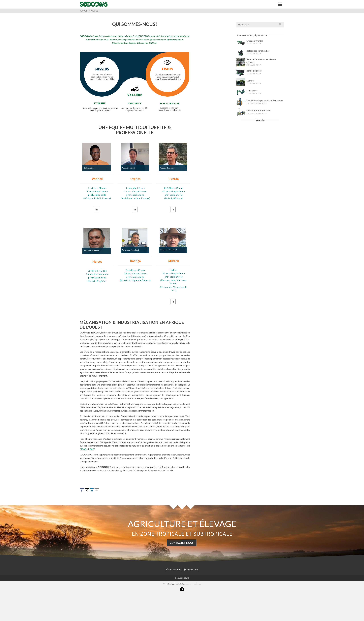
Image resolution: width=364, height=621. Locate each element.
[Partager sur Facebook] (82, 490)
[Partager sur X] (87, 490)
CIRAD (83, 449)
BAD (91, 449)
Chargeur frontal (254, 40)
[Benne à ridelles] (240, 72)
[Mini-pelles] (240, 92)
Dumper (250, 80)
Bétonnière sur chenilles (257, 50)
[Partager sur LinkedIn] (92, 490)
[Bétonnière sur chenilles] (240, 52)
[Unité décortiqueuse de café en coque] (240, 102)
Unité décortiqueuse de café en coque (264, 100)
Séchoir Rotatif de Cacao (258, 110)
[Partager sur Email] (97, 490)
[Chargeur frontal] (240, 42)
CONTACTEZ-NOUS (182, 542)
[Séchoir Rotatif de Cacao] (240, 112)
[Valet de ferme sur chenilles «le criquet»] (240, 62)
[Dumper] (240, 82)
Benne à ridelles (254, 70)
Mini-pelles (252, 90)
